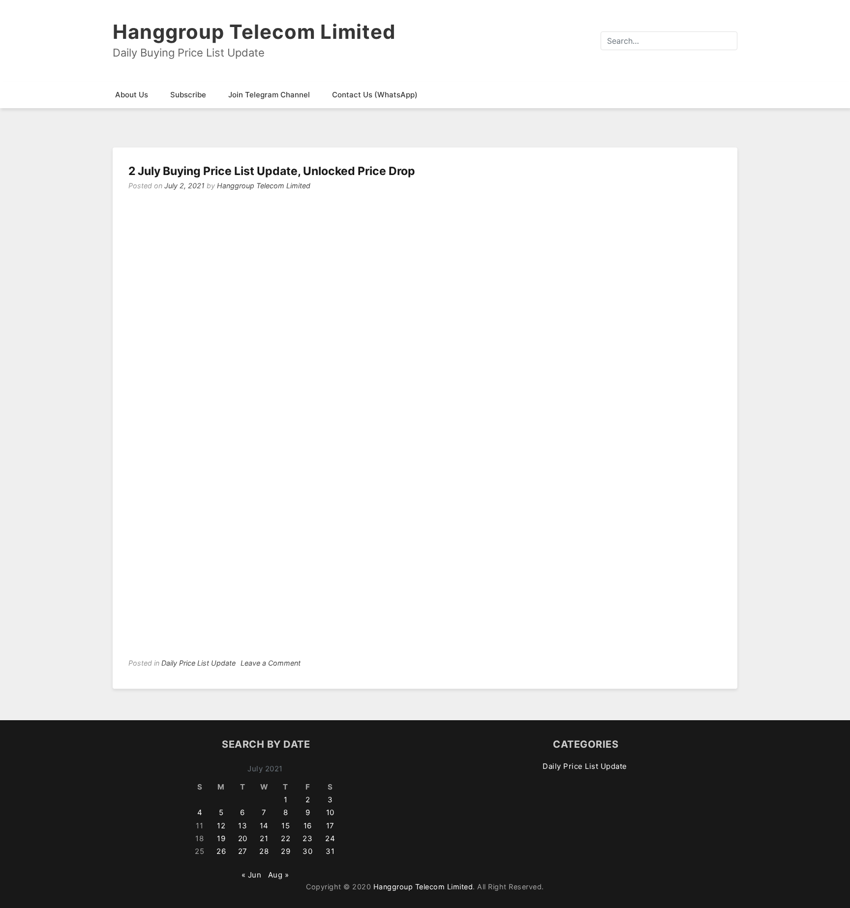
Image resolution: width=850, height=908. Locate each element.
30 (307, 851)
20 (242, 838)
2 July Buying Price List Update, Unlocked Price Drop (271, 171)
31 (330, 851)
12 (221, 825)
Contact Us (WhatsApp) (375, 94)
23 (307, 838)
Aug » (278, 874)
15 (285, 825)
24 (330, 838)
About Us (131, 94)
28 (264, 851)
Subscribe (188, 94)
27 (242, 851)
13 (242, 825)
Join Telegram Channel (269, 94)
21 (264, 838)
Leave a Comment (271, 663)
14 (264, 825)
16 (308, 825)
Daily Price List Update (198, 663)
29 (285, 851)
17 (330, 825)
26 (221, 851)
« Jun (252, 874)
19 (221, 838)
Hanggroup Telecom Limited (254, 32)
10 (330, 812)
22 (285, 838)
